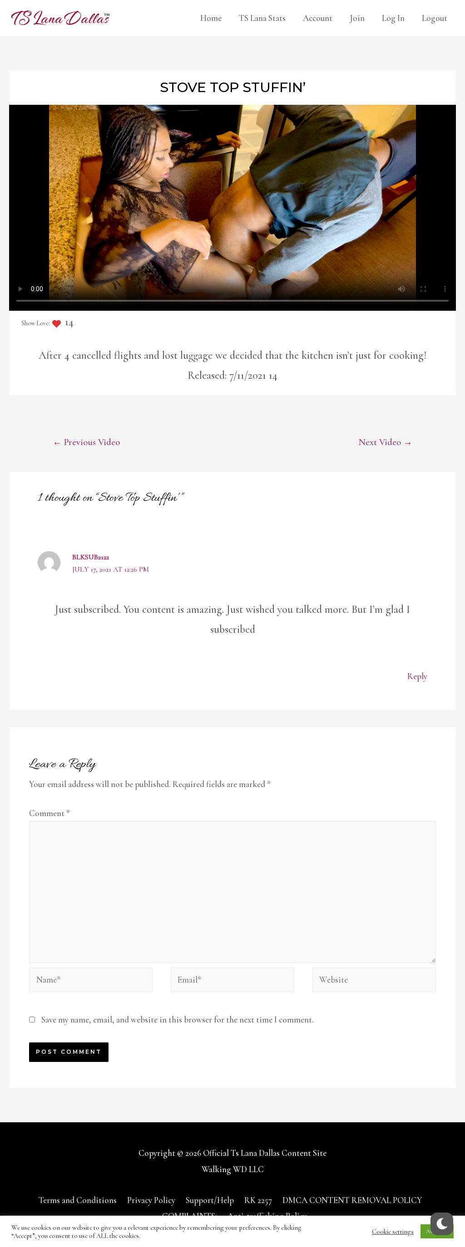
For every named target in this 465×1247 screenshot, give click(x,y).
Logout (434, 18)
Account (317, 18)
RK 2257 (258, 1200)
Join (357, 18)
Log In (393, 18)
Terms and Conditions (78, 1200)
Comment (49, 813)
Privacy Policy (151, 1200)
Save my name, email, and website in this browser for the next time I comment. (177, 1019)
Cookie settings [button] (393, 1231)
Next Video (385, 442)
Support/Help (210, 1200)
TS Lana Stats (262, 18)
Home (211, 18)
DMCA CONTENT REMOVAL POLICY (352, 1200)
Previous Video (86, 442)
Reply (417, 676)
